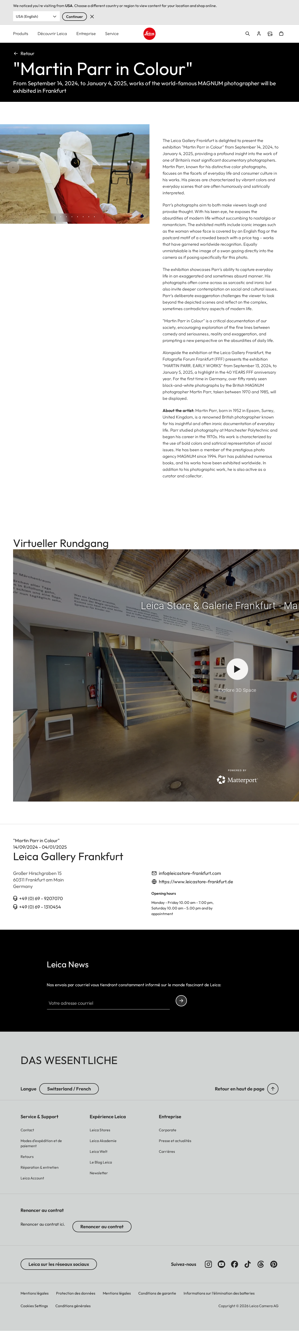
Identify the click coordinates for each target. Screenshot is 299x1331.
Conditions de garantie (157, 1293)
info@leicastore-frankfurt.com (190, 873)
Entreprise (86, 33)
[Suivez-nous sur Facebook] (234, 1264)
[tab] (55, 218)
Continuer (74, 16)
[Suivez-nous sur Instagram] (208, 1264)
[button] (272, 1088)
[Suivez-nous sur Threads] (260, 1264)
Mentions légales (35, 1293)
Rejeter (92, 16)
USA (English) (27, 16)
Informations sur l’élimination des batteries (219, 1293)
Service (112, 33)
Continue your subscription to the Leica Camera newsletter (181, 1000)
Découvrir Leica (52, 33)
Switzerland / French (69, 1089)
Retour (27, 53)
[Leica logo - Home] (149, 34)
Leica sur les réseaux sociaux (58, 1264)
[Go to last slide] (30, 167)
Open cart (281, 33)
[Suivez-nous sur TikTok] (247, 1264)
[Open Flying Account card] (258, 33)
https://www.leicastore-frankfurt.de (196, 881)
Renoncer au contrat (102, 1226)
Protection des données (75, 1293)
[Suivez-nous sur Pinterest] (273, 1264)
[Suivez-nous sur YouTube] (221, 1264)
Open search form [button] (247, 33)
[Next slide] (120, 167)
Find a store (270, 33)
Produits (20, 33)
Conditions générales (73, 1305)
